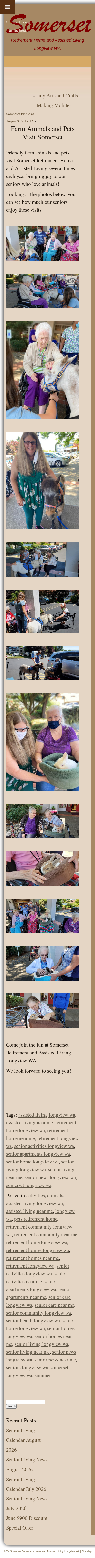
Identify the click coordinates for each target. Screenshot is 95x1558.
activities (35, 1195)
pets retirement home (35, 1218)
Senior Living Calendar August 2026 (23, 1440)
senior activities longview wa (44, 1145)
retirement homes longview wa (37, 1250)
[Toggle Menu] (7, 7)
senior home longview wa (32, 1161)
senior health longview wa (33, 1320)
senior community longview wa (38, 1312)
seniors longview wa (27, 1367)
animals (55, 1195)
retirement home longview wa (36, 1242)
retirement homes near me (32, 1257)
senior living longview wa (41, 1343)
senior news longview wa (50, 1177)
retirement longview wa (30, 1265)
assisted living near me (29, 1122)
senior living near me (28, 1351)
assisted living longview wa (46, 1114)
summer (43, 1375)
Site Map (87, 1551)
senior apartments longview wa (38, 1153)
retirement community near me (45, 1234)
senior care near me (54, 1304)
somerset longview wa (28, 1185)
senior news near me (55, 1359)
